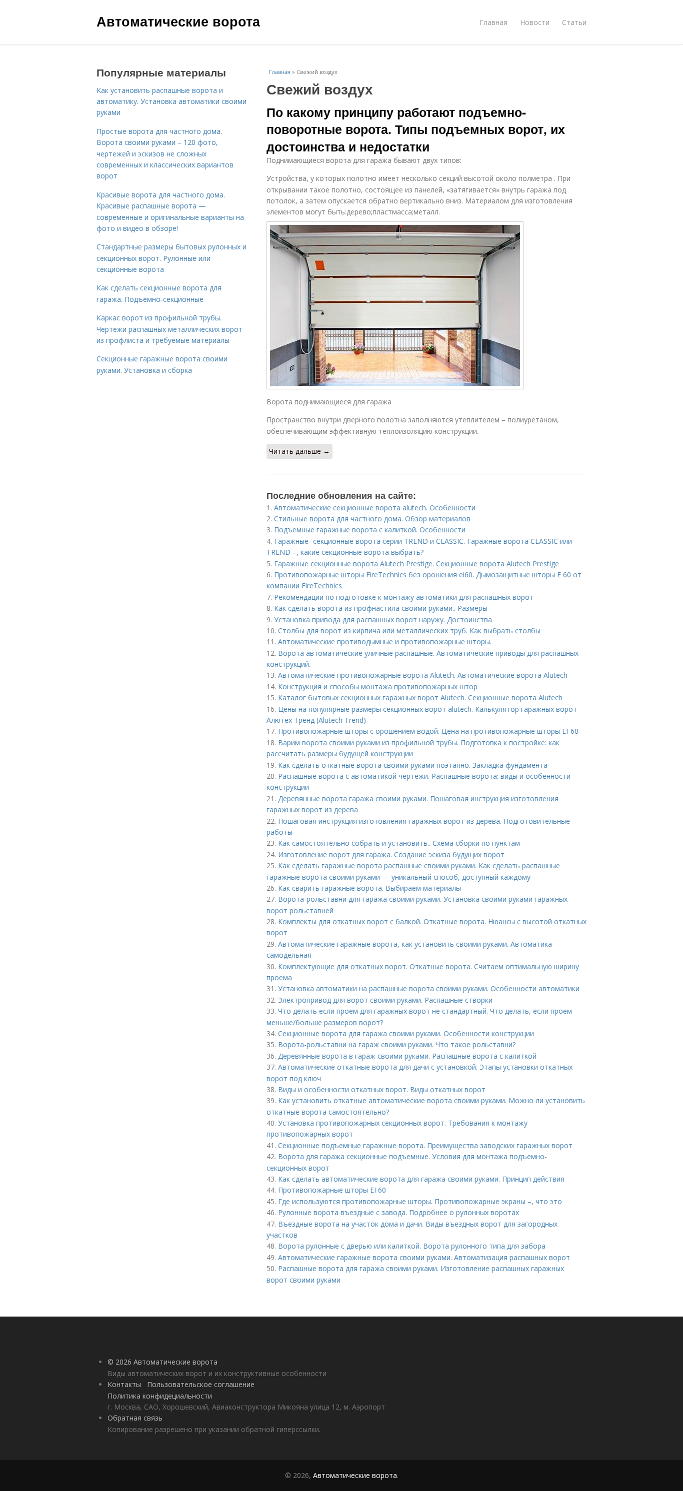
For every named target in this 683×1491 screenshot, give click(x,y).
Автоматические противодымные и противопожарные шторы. (385, 641)
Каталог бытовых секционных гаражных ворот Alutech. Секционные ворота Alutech (420, 697)
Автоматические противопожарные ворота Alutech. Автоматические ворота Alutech (423, 675)
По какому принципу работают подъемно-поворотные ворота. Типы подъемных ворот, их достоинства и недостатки (415, 129)
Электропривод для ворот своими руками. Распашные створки (385, 1000)
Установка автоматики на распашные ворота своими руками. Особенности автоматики (429, 988)
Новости (535, 22)
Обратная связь (135, 1418)
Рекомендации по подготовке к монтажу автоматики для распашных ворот (404, 597)
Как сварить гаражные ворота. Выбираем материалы (369, 888)
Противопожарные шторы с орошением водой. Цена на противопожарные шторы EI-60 (428, 731)
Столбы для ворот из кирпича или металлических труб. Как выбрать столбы (409, 630)
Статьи (574, 22)
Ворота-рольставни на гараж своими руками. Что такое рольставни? (397, 1044)
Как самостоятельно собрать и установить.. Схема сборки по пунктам (399, 843)
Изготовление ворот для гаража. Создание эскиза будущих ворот (391, 854)
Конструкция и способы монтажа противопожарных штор (378, 686)
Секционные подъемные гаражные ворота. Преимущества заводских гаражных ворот (425, 1145)
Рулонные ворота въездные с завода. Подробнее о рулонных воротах (398, 1212)
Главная (494, 22)
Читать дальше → (299, 451)
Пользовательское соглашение (200, 1384)
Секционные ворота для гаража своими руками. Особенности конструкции (406, 1033)
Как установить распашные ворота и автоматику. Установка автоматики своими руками (171, 101)
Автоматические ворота (178, 20)
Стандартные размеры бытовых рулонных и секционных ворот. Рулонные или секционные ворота (171, 258)
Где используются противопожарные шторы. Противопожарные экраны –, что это (420, 1201)
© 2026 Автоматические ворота (163, 1362)
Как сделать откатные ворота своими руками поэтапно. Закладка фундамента (413, 765)
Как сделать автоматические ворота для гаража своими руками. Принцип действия (421, 1179)
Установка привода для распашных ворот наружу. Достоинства (383, 619)
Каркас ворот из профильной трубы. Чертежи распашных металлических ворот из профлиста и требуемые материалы (169, 329)
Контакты (124, 1384)
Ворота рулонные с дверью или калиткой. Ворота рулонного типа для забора (412, 1246)
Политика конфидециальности (160, 1396)
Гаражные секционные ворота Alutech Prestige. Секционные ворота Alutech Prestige (416, 563)
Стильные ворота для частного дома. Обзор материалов (372, 518)
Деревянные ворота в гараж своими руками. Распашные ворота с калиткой (407, 1056)
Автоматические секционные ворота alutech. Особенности (375, 507)
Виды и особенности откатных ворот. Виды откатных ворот (382, 1089)
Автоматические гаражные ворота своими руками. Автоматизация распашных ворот (424, 1257)
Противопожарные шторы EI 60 (332, 1190)
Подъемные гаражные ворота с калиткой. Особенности (370, 529)
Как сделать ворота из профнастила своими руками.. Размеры (381, 608)
